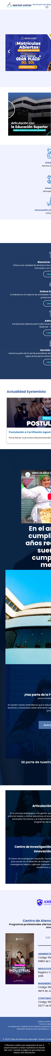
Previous (9, 53)
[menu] (47, 7)
